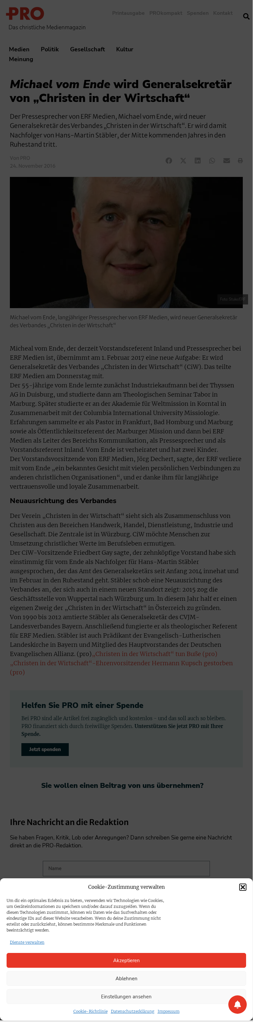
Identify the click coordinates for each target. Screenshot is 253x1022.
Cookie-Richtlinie (90, 1011)
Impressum (169, 1011)
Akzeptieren (126, 960)
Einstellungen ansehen (126, 996)
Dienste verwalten (27, 942)
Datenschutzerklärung (132, 1011)
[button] (243, 887)
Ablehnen (126, 978)
